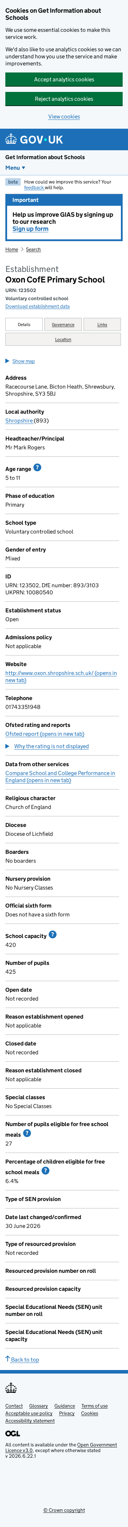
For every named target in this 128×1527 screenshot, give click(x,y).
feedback (34, 187)
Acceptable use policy (29, 1413)
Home (11, 249)
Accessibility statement (30, 1420)
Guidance (64, 1406)
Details (24, 324)
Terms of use (94, 1406)
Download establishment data (37, 306)
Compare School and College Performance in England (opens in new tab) (60, 776)
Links (102, 324)
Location (63, 339)
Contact (14, 1406)
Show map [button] (23, 361)
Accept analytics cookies (64, 79)
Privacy (67, 1413)
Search (33, 249)
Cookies (89, 1413)
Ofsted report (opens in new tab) (44, 733)
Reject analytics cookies (64, 98)
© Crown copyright (64, 1510)
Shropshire (19, 420)
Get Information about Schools (45, 157)
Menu (12, 167)
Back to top (24, 1359)
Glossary (38, 1406)
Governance (63, 324)
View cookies (64, 116)
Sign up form (30, 229)
